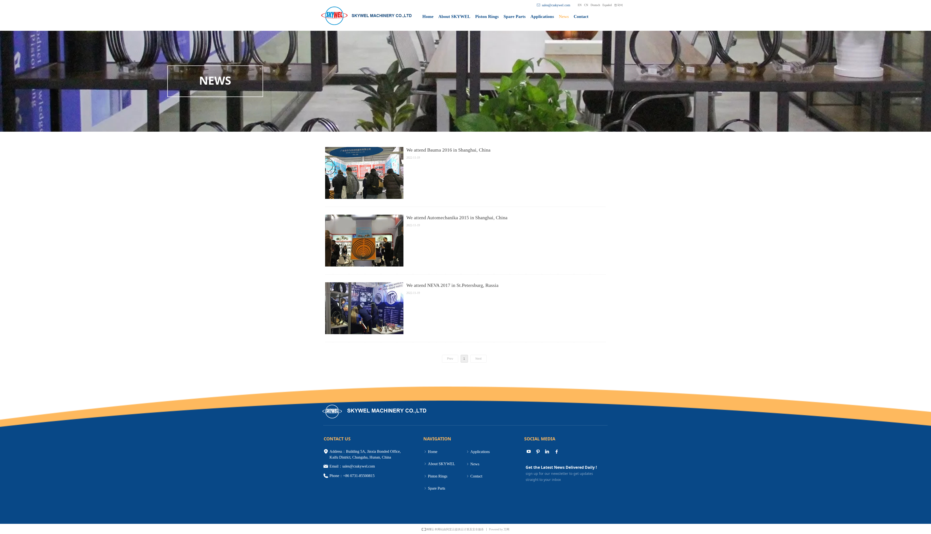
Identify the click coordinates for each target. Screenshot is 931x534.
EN (580, 5)
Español (607, 5)
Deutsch (595, 5)
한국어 (618, 5)
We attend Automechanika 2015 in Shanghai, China (456, 217)
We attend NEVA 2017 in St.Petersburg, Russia (452, 285)
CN (586, 5)
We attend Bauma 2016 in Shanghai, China (448, 150)
